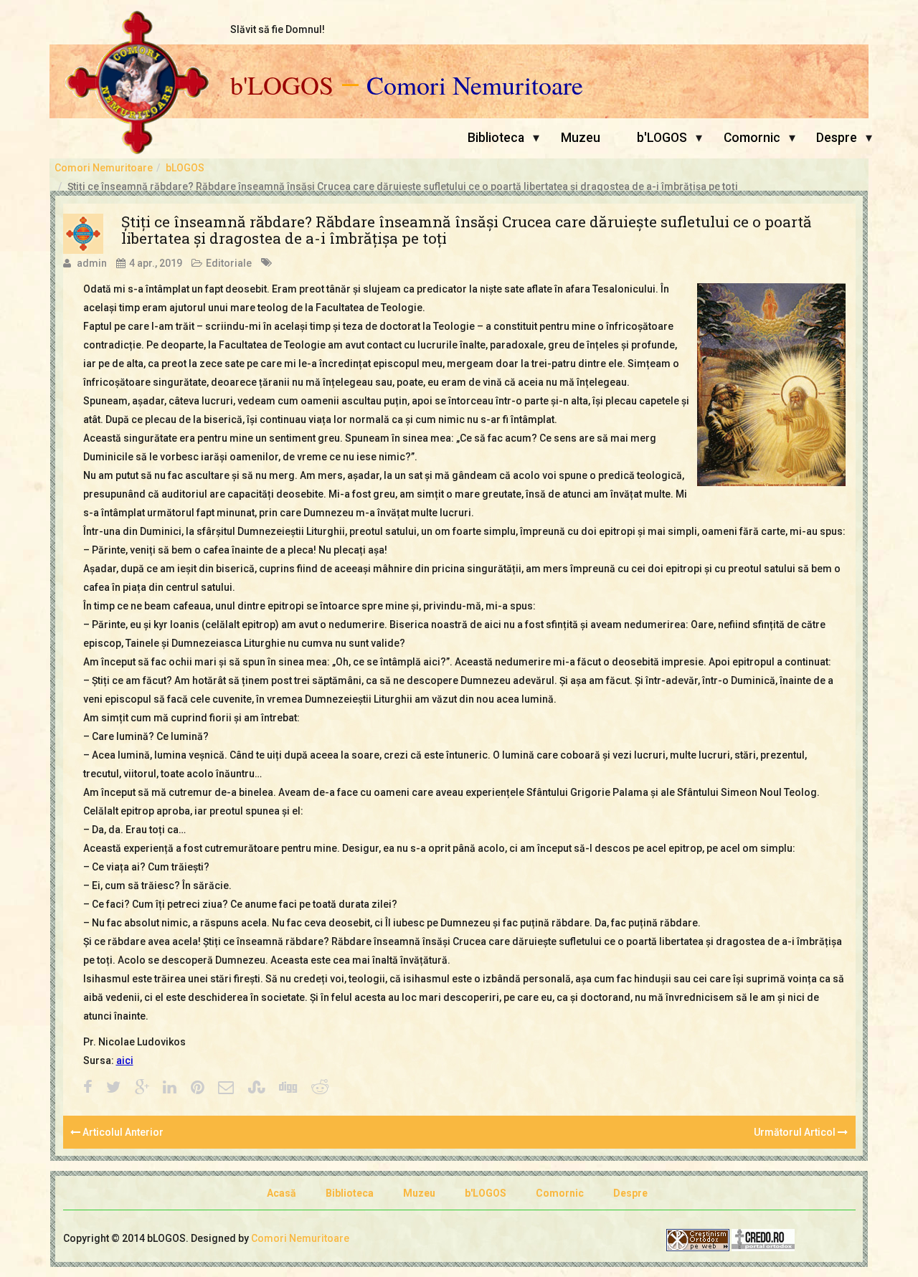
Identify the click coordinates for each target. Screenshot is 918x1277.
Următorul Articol (796, 1132)
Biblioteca (496, 137)
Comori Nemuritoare (474, 85)
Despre (836, 137)
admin (92, 263)
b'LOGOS (281, 85)
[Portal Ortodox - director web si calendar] (763, 1239)
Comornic (752, 137)
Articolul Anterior (122, 1132)
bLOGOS (185, 168)
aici (124, 1060)
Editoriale (229, 263)
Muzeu (580, 137)
